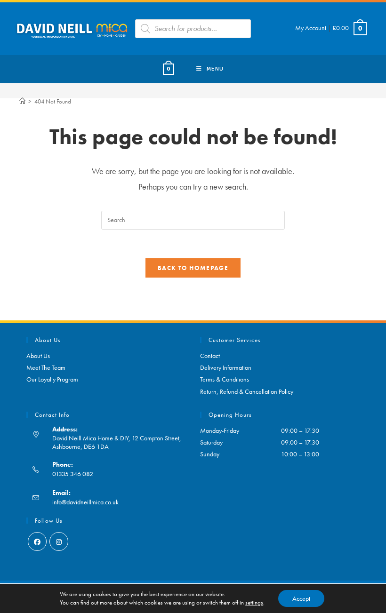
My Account (310, 28)
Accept (301, 598)
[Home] (22, 101)
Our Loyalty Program (52, 379)
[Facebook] (37, 541)
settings (254, 602)
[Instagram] (58, 541)
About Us (38, 355)
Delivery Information (225, 367)
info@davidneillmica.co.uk (85, 502)
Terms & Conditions (224, 379)
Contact (210, 355)
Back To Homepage (193, 268)
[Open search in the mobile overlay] (193, 28)
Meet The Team (45, 367)
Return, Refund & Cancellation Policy (246, 391)
